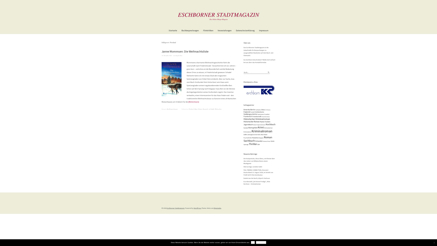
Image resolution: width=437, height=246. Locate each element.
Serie (272, 141)
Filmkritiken (208, 30)
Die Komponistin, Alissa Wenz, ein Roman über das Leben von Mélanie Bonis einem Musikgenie (259, 161)
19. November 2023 (167, 55)
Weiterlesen (193, 102)
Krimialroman (268, 128)
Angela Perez (178, 55)
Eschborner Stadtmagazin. (176, 208)
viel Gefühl (211, 109)
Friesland (191, 109)
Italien (267, 121)
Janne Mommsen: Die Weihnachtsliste (185, 51)
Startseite (173, 30)
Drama (268, 110)
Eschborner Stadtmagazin (218, 14)
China (263, 110)
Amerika (247, 110)
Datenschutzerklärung (245, 30)
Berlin (252, 110)
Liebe (245, 135)
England (247, 112)
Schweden (259, 141)
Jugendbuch (248, 124)
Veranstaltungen (224, 30)
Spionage (246, 144)
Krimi (261, 127)
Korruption (253, 127)
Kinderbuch (262, 125)
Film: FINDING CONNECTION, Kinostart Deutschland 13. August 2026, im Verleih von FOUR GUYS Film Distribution (258, 172)
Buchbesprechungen (190, 30)
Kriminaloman (247, 132)
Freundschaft (256, 116)
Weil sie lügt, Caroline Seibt (253, 167)
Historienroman (266, 116)
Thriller (253, 144)
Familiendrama (259, 112)
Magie (196, 109)
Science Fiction (266, 141)
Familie (252, 112)
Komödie (246, 128)
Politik (265, 134)
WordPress (197, 208)
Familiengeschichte (250, 114)
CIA (266, 110)
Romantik (205, 109)
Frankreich (248, 116)
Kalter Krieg (256, 125)
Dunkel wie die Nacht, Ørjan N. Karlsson (257, 178)
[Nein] (434, 243)
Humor (262, 122)
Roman (200, 109)
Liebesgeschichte (252, 134)
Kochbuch (270, 124)
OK (253, 242)
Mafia (259, 134)
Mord (262, 134)
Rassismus (255, 138)
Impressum (263, 30)
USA (258, 144)
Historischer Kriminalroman (257, 119)
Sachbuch (249, 140)
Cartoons (258, 110)
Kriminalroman (262, 131)
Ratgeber (261, 138)
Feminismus (261, 114)
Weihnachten (218, 109)
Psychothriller (248, 138)
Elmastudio (217, 208)
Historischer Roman (252, 121)
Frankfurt (266, 114)
